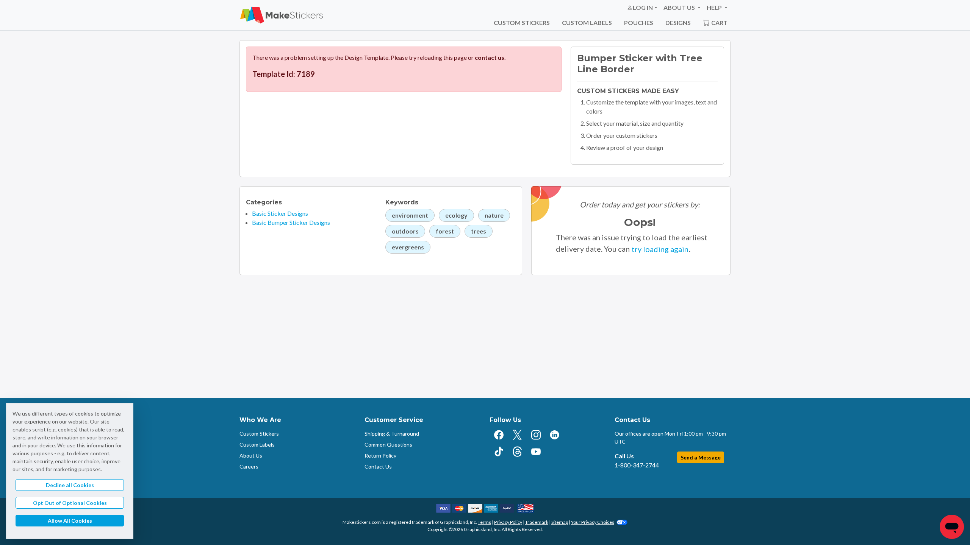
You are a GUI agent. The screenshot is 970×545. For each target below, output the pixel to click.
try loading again (660, 249)
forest (445, 231)
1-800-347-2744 (637, 465)
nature (494, 215)
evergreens (408, 247)
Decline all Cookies (70, 485)
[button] (642, 7)
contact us (489, 57)
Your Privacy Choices (592, 522)
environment (410, 215)
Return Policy (380, 455)
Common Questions (388, 444)
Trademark (536, 522)
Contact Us (378, 466)
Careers (248, 466)
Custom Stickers (522, 22)
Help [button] (715, 7)
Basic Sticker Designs (280, 213)
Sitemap (559, 522)
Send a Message (701, 457)
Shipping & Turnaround (392, 433)
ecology (456, 215)
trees (478, 231)
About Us (250, 455)
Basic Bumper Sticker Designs (291, 222)
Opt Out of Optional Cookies (70, 503)
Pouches (638, 22)
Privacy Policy (508, 522)
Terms (484, 522)
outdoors (405, 231)
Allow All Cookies (70, 520)
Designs (678, 22)
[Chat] (952, 527)
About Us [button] (679, 7)
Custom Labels (587, 22)
